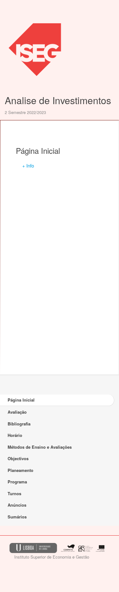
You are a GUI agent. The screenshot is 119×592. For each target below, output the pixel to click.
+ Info (28, 165)
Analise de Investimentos (58, 100)
